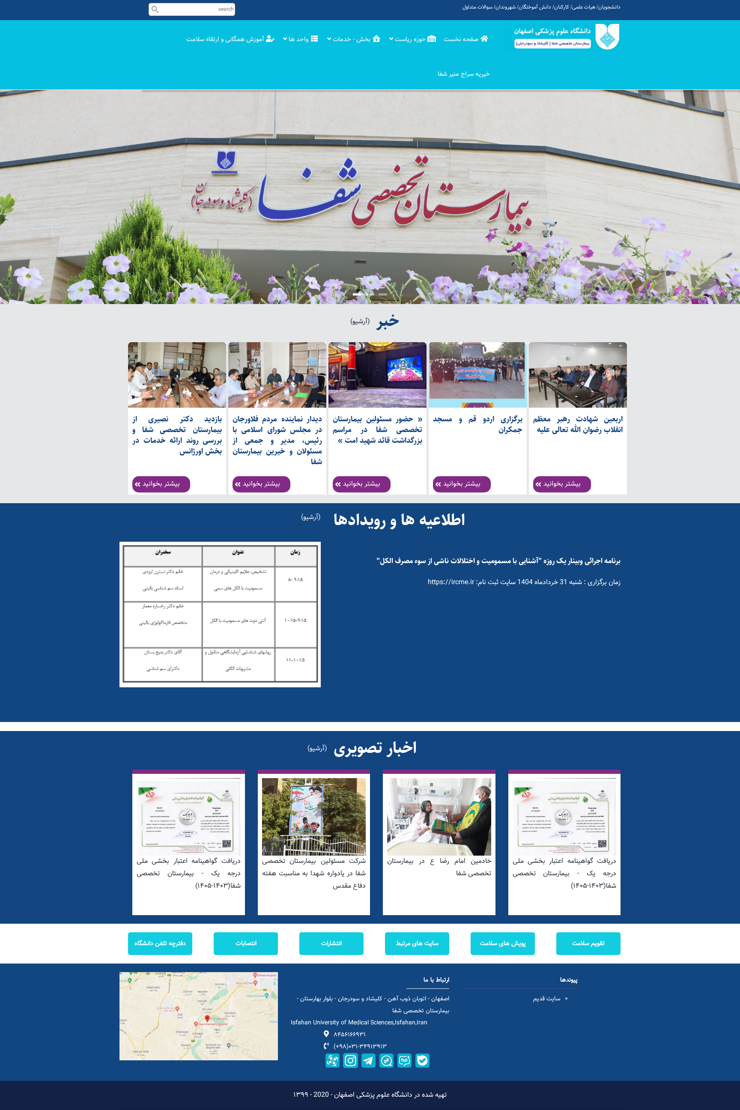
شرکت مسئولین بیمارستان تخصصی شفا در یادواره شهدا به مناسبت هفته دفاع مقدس (314, 874)
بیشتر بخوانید (161, 484)
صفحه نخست (462, 40)
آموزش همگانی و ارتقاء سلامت (226, 40)
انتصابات (246, 944)
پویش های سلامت (503, 944)
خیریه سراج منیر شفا (464, 74)
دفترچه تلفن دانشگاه (160, 944)
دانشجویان (609, 7)
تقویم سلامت (588, 944)
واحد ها (298, 40)
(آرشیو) (360, 321)
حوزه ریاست (410, 40)
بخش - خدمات (351, 40)
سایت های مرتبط (417, 944)
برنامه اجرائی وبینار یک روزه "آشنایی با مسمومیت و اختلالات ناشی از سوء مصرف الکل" (498, 561)
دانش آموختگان (535, 7)
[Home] (563, 36)
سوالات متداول (477, 7)
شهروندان (505, 7)
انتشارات (331, 944)
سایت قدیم (546, 999)
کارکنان (561, 7)
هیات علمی (583, 7)
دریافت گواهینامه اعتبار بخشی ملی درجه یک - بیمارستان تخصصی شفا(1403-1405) (189, 874)
